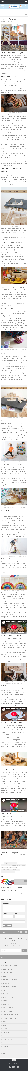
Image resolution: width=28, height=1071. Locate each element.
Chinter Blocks (16, 739)
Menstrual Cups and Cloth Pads (10, 1014)
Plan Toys (16, 64)
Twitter (23, 823)
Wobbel (11, 426)
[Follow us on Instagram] (23, 932)
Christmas (5, 993)
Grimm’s (21, 64)
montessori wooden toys (6, 869)
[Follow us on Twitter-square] (21, 932)
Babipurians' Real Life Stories (9, 979)
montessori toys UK (13, 867)
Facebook (5, 825)
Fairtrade (4, 1000)
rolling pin (10, 324)
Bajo (6, 66)
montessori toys (5, 867)
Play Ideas (4, 13)
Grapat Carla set (5, 776)
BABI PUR (4, 2)
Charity (4, 990)
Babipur (20, 57)
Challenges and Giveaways (9, 986)
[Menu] (26, 2)
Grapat (3, 66)
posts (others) (6, 1032)
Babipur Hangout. (16, 185)
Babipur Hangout (14, 828)
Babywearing (5, 983)
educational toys (13, 863)
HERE (6, 239)
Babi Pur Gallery (6, 1053)
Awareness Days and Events (9, 965)
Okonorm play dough (21, 311)
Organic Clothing (6, 1025)
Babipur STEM (5, 11)
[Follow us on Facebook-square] (18, 932)
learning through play (6, 865)
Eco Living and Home (7, 997)
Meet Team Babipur (7, 1011)
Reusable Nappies (7, 1039)
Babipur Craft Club (7, 972)
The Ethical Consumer (8, 1042)
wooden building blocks (11, 725)
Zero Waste (5, 1046)
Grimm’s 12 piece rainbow (8, 567)
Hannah (4, 21)
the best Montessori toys (18, 55)
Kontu (2, 356)
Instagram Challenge (7, 1007)
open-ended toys (5, 871)
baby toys (7, 863)
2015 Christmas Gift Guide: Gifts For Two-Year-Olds (19, 889)
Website (5, 919)
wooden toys (12, 871)
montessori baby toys (21, 865)
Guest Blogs (5, 1004)
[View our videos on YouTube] (26, 932)
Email (16, 913)
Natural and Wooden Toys (17, 11)
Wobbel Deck (13, 480)
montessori (14, 865)
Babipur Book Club (7, 969)
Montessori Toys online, (7, 176)
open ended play (16, 869)
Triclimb (5, 513)
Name (5, 913)
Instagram (18, 823)
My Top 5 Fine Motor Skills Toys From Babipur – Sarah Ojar (6, 889)
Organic (4, 1021)
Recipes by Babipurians (8, 1035)
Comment (6, 903)
